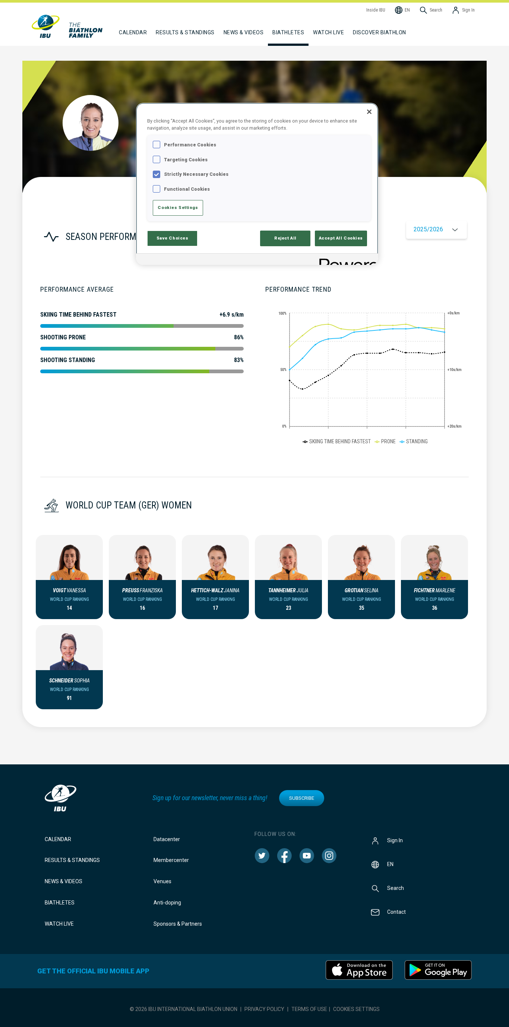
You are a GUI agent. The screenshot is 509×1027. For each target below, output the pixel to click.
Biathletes (60, 903)
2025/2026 (428, 229)
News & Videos (63, 881)
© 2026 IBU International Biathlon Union (183, 1009)
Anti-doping (167, 903)
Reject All (285, 238)
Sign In (395, 840)
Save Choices (173, 238)
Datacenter (167, 839)
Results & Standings (72, 860)
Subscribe (301, 798)
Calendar (58, 839)
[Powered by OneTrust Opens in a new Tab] (346, 260)
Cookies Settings (356, 1009)
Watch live (328, 32)
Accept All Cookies (341, 238)
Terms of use (309, 1009)
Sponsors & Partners (178, 924)
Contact (396, 912)
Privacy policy (264, 1009)
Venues (162, 881)
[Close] (369, 112)
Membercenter (171, 860)
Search (395, 888)
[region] (257, 184)
